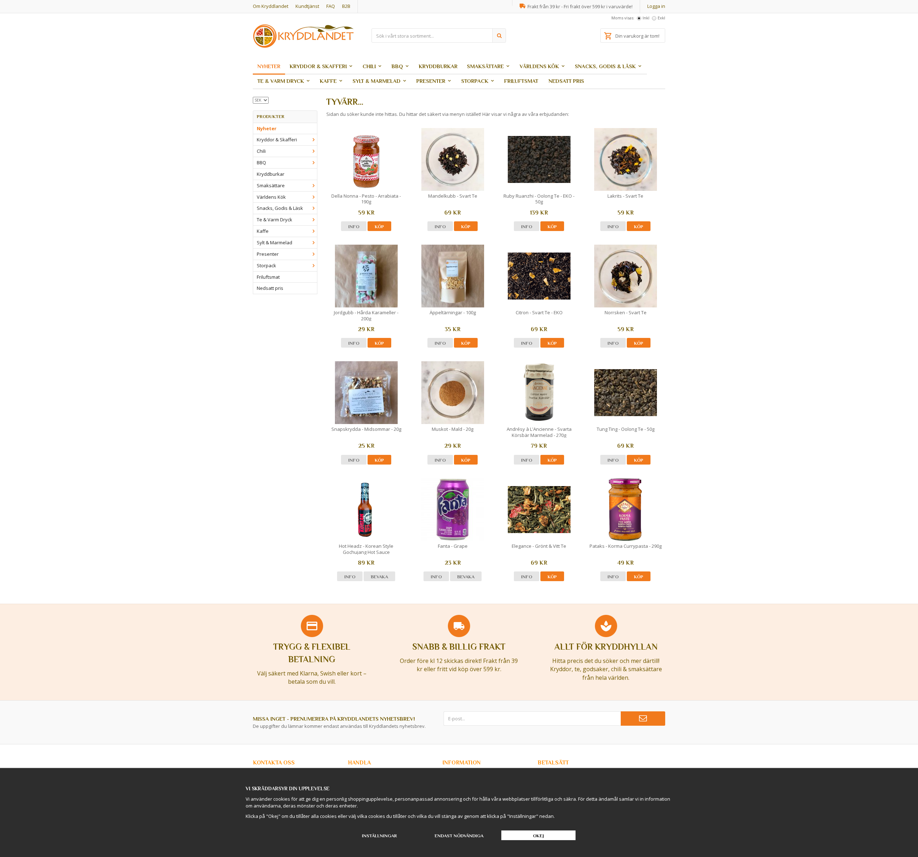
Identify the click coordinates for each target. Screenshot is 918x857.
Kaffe (328, 81)
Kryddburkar (438, 66)
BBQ (397, 66)
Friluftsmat (521, 81)
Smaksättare (485, 66)
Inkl (646, 17)
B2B (346, 6)
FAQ (330, 6)
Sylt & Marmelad (376, 81)
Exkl (661, 17)
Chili (369, 66)
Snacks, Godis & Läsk (605, 66)
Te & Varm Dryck (280, 81)
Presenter (430, 81)
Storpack (474, 81)
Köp (379, 226)
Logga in (656, 6)
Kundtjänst (307, 6)
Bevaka (379, 576)
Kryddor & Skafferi (318, 66)
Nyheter (268, 66)
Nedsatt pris (566, 81)
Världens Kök (539, 66)
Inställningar (379, 835)
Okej (538, 835)
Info (353, 226)
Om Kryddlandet (270, 6)
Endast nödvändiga (459, 835)
